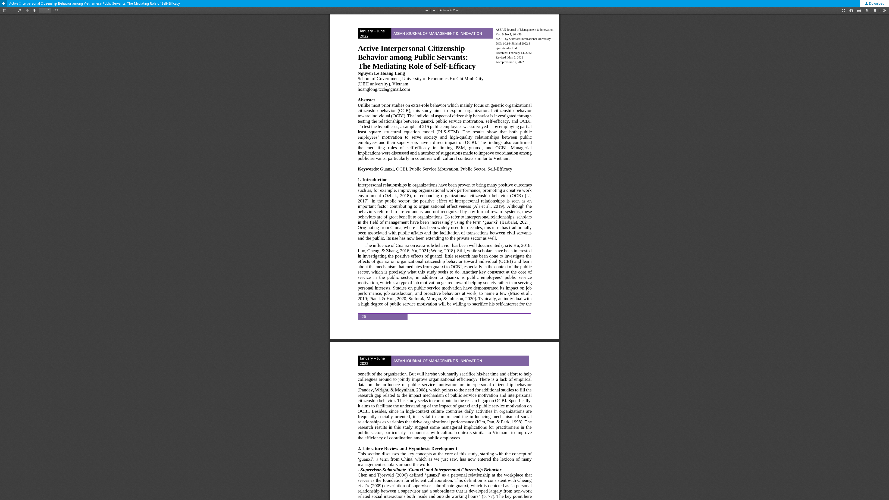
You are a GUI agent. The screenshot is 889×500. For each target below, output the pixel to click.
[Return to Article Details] (3, 3)
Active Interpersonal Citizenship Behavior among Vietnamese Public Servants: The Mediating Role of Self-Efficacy (94, 3)
